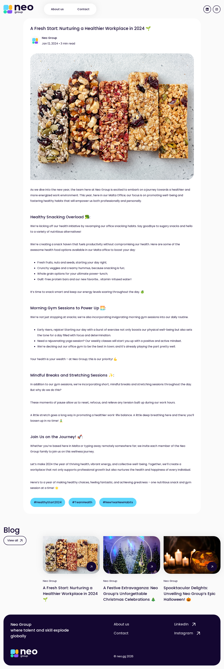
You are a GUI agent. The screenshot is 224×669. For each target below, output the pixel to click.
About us (57, 9)
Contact (83, 9)
